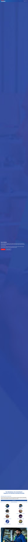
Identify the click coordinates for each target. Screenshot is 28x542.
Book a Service (14, 500)
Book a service (8, 249)
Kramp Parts (3, 249)
